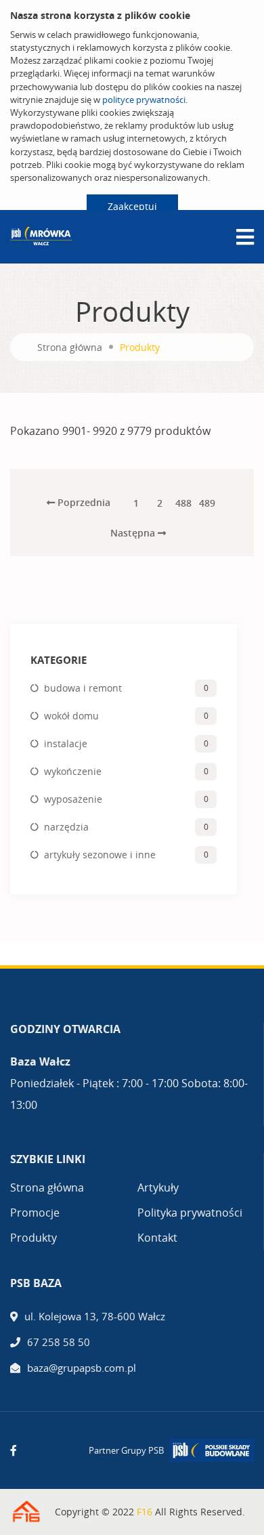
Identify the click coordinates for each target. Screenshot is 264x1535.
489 (207, 503)
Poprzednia (82, 502)
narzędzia (66, 826)
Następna (134, 532)
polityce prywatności (143, 99)
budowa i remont (83, 687)
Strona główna (69, 347)
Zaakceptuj (132, 206)
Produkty (33, 1237)
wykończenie (73, 771)
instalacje (65, 743)
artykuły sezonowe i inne (100, 854)
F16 (144, 1511)
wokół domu (71, 715)
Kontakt (157, 1237)
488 (183, 503)
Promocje (35, 1212)
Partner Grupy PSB (126, 1450)
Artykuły (158, 1187)
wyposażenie (73, 799)
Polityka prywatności (189, 1212)
